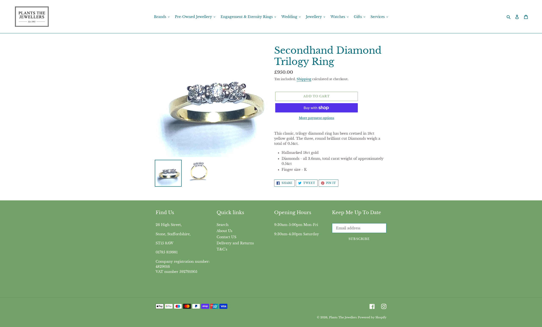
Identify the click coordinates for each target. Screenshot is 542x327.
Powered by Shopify (372, 317)
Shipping (304, 79)
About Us (224, 231)
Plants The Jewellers (343, 317)
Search (222, 225)
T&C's (222, 249)
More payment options (316, 118)
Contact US (226, 237)
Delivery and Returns (235, 243)
